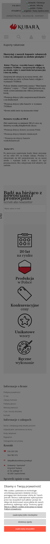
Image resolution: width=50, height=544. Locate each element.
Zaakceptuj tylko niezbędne (25, 515)
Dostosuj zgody (25, 522)
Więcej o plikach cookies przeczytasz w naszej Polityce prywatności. (23, 507)
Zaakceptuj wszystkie (25, 529)
